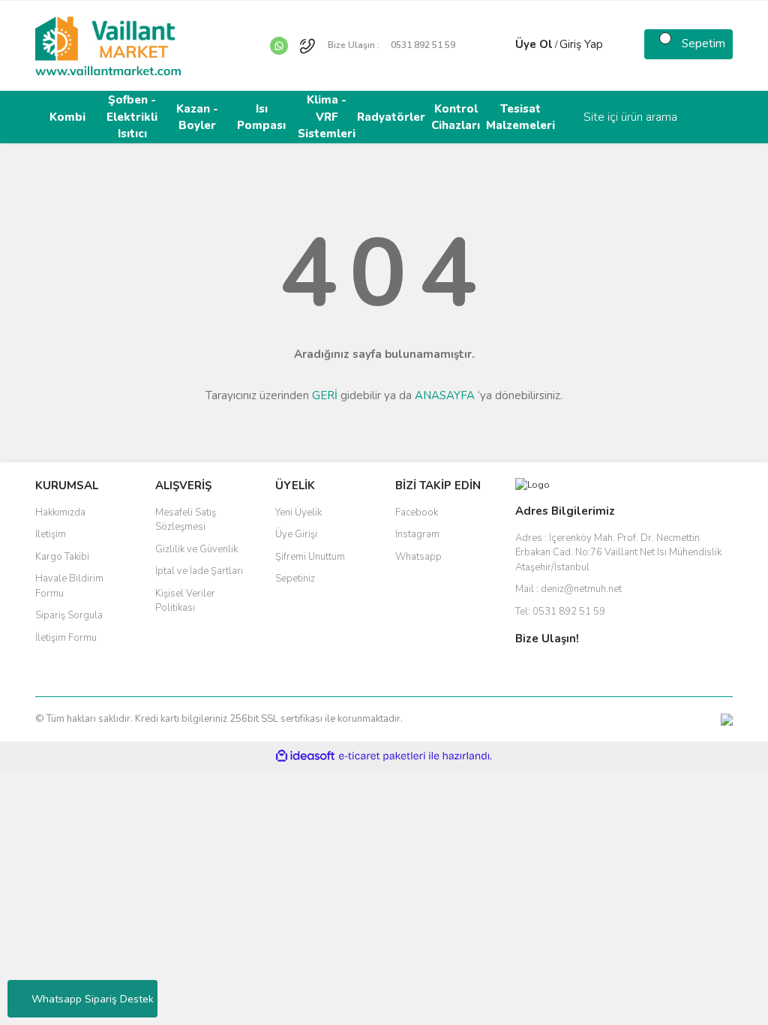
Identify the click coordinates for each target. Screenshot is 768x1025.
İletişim (50, 534)
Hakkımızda (60, 512)
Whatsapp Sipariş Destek (93, 999)
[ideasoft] (305, 757)
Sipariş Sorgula (69, 615)
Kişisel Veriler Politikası (185, 601)
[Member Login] (500, 44)
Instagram (417, 534)
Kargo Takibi (62, 557)
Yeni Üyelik (298, 512)
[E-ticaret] (382, 756)
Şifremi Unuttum (310, 557)
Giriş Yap (581, 44)
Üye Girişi (296, 534)
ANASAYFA (445, 395)
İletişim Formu (66, 638)
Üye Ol (534, 44)
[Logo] (108, 45)
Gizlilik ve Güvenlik (196, 549)
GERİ (325, 395)
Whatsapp (418, 557)
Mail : (568, 589)
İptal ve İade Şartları (199, 571)
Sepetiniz (295, 578)
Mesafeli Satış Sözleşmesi (185, 520)
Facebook (416, 512)
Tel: (560, 611)
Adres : (618, 552)
